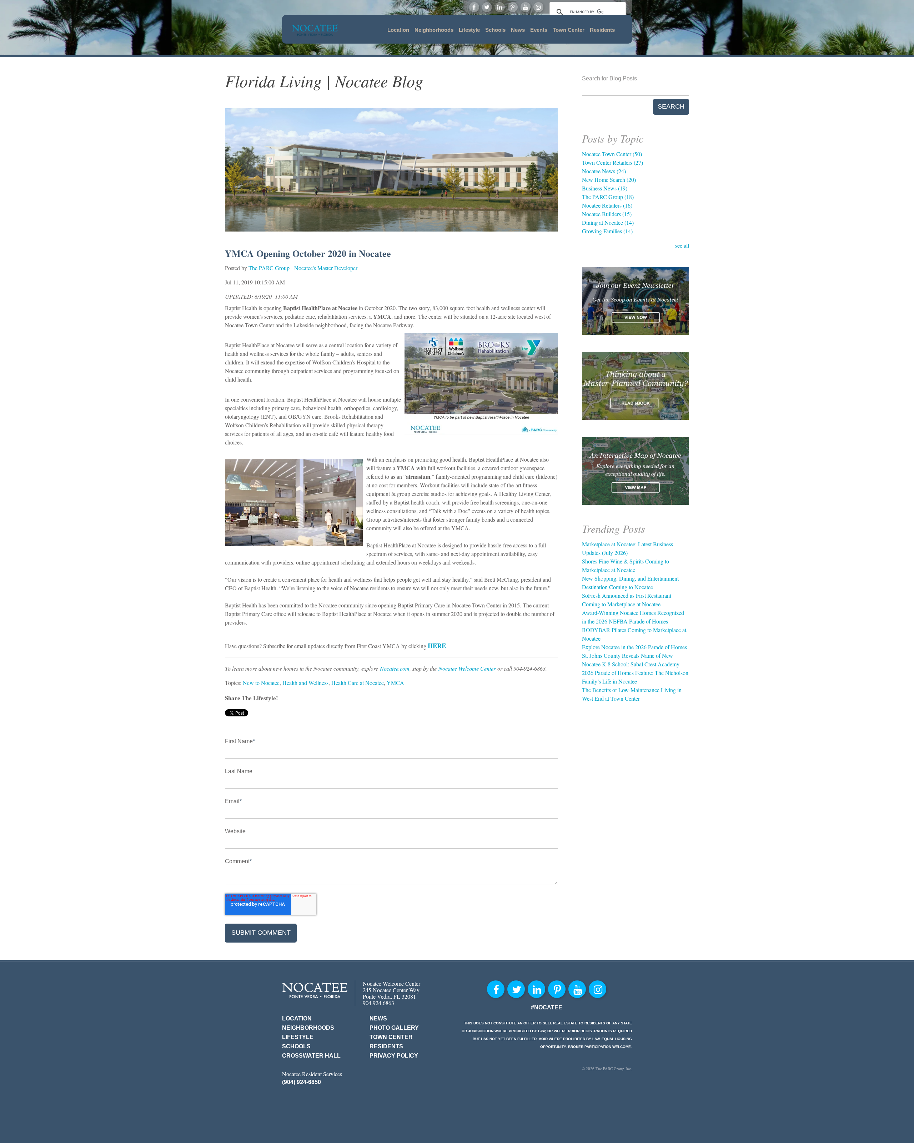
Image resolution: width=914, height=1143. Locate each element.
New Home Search (609, 179)
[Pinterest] (513, 7)
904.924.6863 (378, 1003)
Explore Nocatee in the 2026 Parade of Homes (634, 647)
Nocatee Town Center (612, 154)
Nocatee (314, 990)
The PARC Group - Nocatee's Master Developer (302, 268)
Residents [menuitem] (602, 30)
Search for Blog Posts (609, 78)
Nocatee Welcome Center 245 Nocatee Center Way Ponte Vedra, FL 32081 (391, 990)
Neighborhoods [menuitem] (434, 30)
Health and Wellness (305, 682)
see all (682, 245)
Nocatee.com (395, 668)
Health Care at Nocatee (357, 682)
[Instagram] (538, 7)
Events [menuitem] (538, 30)
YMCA (395, 682)
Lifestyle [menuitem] (469, 30)
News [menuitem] (518, 30)
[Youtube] (526, 7)
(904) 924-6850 (301, 1082)
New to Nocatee (261, 682)
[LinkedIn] (500, 7)
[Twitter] (487, 7)
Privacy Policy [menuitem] (394, 1056)
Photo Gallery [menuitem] (394, 1028)
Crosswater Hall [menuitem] (311, 1056)
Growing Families (607, 231)
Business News (604, 188)
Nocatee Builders (607, 214)
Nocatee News (604, 171)
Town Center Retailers (612, 162)
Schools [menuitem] (495, 30)
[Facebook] (474, 7)
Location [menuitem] (398, 30)
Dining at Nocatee (608, 222)
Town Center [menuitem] (568, 30)
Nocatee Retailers (607, 205)
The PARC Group (608, 196)
